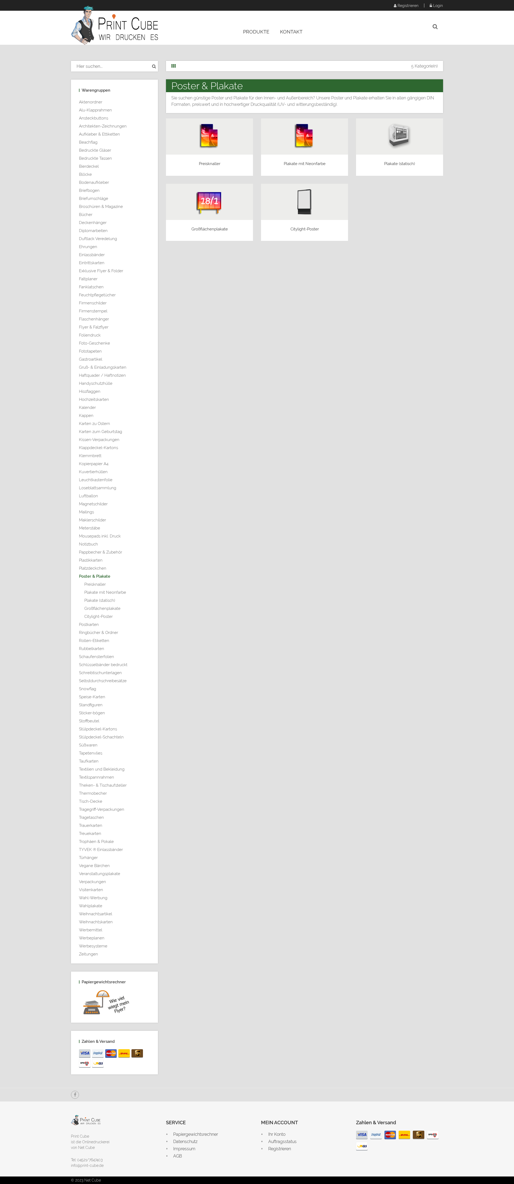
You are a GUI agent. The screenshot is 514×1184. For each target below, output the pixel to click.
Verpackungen (92, 881)
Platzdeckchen (92, 568)
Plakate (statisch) (99, 600)
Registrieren (407, 5)
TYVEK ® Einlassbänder (101, 849)
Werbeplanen (91, 938)
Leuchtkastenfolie (95, 479)
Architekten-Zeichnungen (103, 126)
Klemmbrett (90, 455)
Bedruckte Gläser (95, 150)
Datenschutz (185, 1141)
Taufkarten (89, 761)
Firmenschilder (93, 303)
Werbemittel (90, 930)
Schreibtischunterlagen (100, 672)
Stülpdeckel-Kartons (98, 729)
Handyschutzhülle (95, 383)
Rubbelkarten (91, 648)
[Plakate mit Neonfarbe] (304, 135)
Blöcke (85, 174)
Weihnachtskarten (96, 922)
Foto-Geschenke (94, 343)
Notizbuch (88, 544)
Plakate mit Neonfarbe (105, 592)
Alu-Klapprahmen (95, 110)
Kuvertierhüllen (93, 471)
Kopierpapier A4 (93, 463)
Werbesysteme (93, 946)
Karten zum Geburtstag (100, 431)
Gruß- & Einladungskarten (102, 367)
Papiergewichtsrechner (195, 1134)
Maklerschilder (92, 520)
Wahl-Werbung (93, 897)
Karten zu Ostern (94, 423)
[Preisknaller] (209, 135)
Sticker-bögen (92, 713)
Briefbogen (89, 190)
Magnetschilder (93, 504)
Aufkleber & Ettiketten (99, 134)
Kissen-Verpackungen (99, 439)
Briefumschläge (93, 198)
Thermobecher (93, 793)
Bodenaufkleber (94, 182)
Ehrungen (88, 246)
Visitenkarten (91, 889)
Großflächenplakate (102, 608)
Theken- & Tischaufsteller (103, 785)
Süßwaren (88, 745)
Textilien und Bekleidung (101, 769)
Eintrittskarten (91, 262)
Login (437, 5)
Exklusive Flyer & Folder (101, 270)
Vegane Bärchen (94, 865)
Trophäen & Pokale (96, 841)
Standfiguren (91, 705)
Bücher (85, 214)
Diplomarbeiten (93, 230)
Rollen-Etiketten (94, 640)
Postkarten (89, 624)
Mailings (86, 512)
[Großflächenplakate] (209, 201)
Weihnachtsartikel (95, 914)
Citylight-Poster (98, 616)
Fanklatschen (91, 287)
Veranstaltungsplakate (99, 873)
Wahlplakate (90, 905)
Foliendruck (90, 335)
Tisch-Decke (90, 801)
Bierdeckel (89, 166)
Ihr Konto (276, 1134)
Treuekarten (90, 833)
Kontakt (291, 32)
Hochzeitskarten (94, 399)
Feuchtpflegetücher (97, 295)
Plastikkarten (91, 560)
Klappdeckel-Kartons (98, 447)
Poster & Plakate (94, 576)
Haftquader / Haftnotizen (102, 375)
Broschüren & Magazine (101, 206)
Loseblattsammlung (97, 487)
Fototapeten (90, 351)
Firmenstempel (93, 311)
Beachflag (88, 142)
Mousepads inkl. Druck (100, 536)
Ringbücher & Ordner (98, 632)
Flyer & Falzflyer (93, 327)
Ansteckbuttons (93, 118)
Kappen (86, 415)
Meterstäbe (89, 528)
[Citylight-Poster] (304, 201)
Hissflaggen (89, 391)
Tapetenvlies (90, 753)
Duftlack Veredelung (98, 238)
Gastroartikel (90, 359)
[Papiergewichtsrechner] (114, 1003)
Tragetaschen (91, 817)
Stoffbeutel (89, 721)
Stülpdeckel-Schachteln (101, 737)
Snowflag (87, 688)
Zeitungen (88, 954)
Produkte (256, 32)
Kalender (87, 407)
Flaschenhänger (94, 319)
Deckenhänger (93, 222)
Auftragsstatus (282, 1141)
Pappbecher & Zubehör (100, 552)
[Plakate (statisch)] (399, 135)
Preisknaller (95, 584)
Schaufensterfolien (96, 656)
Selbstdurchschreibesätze (103, 680)
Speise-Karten (92, 696)
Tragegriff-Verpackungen (101, 809)
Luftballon (88, 496)
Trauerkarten (90, 825)
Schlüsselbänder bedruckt (103, 664)
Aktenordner (90, 102)
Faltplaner (88, 279)
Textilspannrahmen (96, 777)
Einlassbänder (92, 254)
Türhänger (88, 857)
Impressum (184, 1148)
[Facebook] (75, 1095)
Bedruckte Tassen (95, 158)
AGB (177, 1156)
